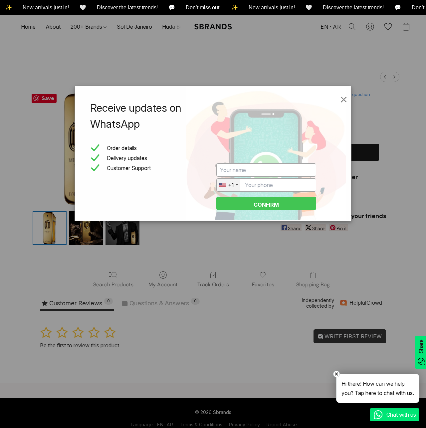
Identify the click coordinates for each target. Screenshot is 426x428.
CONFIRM (266, 204)
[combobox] (228, 185)
